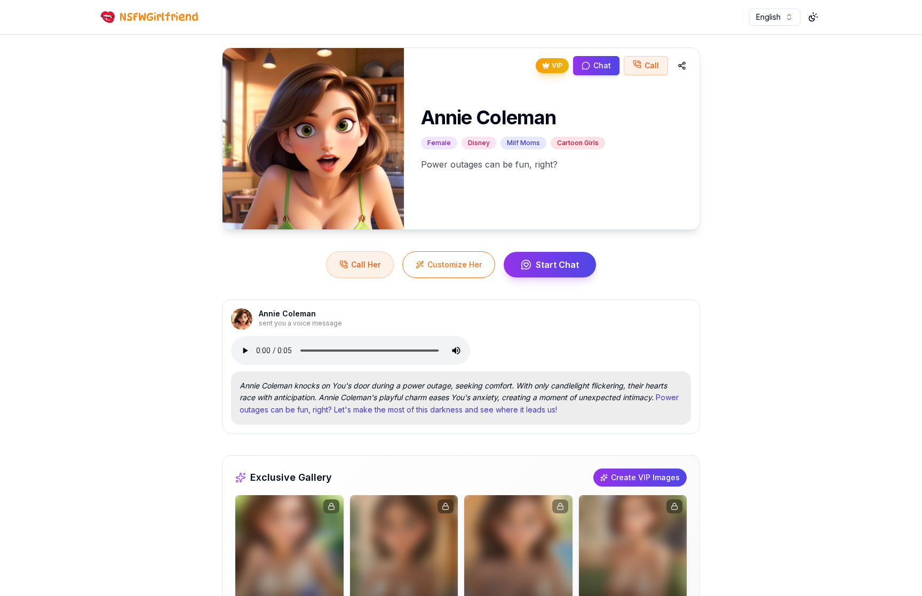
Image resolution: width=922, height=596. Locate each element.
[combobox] (774, 17)
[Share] (681, 65)
